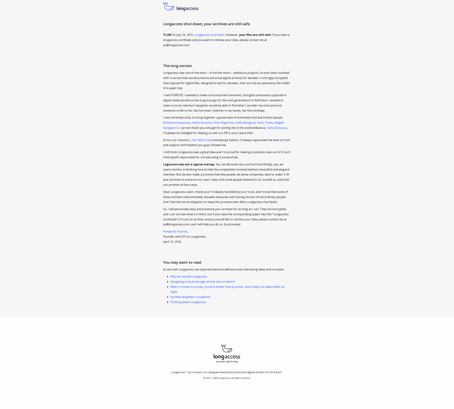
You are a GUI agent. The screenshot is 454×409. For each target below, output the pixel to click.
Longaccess (224, 378)
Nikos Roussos (202, 123)
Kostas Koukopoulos (177, 123)
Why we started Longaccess (188, 276)
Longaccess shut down (209, 35)
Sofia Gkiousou (277, 128)
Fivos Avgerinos (224, 123)
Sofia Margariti (246, 123)
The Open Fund (201, 140)
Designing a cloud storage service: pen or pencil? (202, 282)
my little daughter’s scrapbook (190, 297)
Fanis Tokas (265, 123)
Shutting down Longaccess (188, 302)
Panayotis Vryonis (175, 231)
